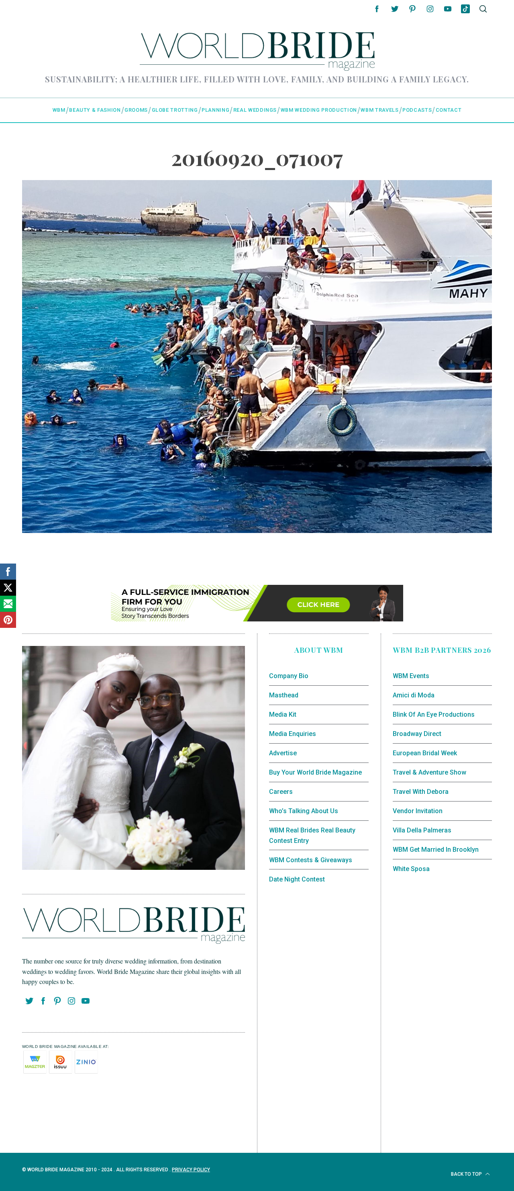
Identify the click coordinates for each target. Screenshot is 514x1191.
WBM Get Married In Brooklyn (436, 849)
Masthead (283, 695)
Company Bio (288, 676)
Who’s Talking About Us (303, 811)
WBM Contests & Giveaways (310, 860)
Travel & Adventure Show (429, 772)
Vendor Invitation (418, 811)
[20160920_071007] (257, 530)
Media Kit (282, 714)
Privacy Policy (191, 1170)
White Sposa (411, 869)
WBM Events (411, 676)
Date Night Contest (297, 879)
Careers (281, 791)
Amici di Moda (413, 695)
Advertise (283, 753)
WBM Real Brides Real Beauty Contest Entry (312, 835)
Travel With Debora (421, 791)
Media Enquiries (292, 734)
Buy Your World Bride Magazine (315, 772)
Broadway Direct (417, 734)
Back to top (467, 1174)
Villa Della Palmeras (422, 830)
